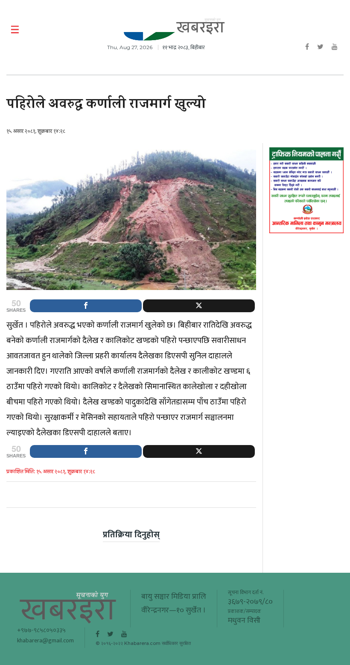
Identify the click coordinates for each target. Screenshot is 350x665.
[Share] (86, 305)
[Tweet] (199, 305)
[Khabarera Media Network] (200, 26)
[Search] (338, 30)
